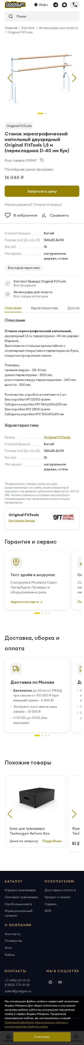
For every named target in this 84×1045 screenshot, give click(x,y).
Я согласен (42, 1036)
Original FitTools (20, 32)
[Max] (64, 4)
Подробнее (52, 841)
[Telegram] (55, 4)
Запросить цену (42, 191)
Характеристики (44, 308)
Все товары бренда (22, 520)
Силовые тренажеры (21, 897)
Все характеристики (24, 268)
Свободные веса (18, 904)
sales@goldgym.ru (18, 991)
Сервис (51, 904)
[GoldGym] (15, 4)
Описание (13, 308)
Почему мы (13, 941)
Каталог (28, 27)
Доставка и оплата (60, 890)
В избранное (25, 215)
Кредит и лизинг (57, 897)
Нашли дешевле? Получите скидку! (33, 204)
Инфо (43, 5)
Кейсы (10, 955)
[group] (42, 74)
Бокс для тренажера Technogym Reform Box (30, 831)
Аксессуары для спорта (58, 27)
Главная (11, 27)
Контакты (13, 934)
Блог (8, 948)
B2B (48, 911)
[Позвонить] (74, 4)
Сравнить (59, 215)
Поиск (19, 16)
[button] (74, 78)
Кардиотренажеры (20, 890)
